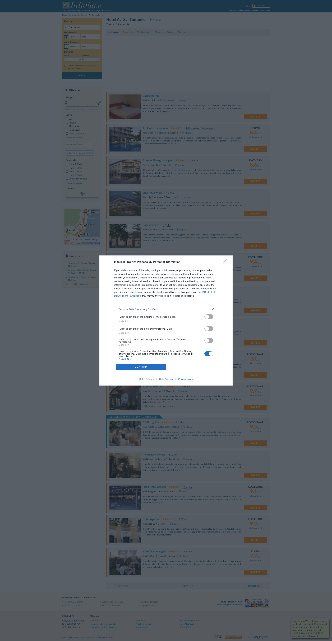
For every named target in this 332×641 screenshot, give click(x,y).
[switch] (208, 316)
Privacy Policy (185, 379)
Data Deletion (146, 379)
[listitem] (166, 309)
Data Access (166, 379)
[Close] (226, 262)
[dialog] (166, 320)
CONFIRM (141, 366)
